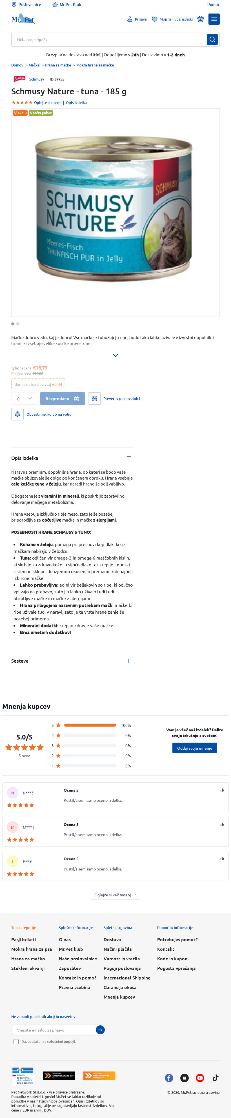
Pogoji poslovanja (122, 968)
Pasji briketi (23, 939)
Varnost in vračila (122, 958)
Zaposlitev (70, 968)
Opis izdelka (76, 102)
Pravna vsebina (74, 987)
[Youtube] (200, 1078)
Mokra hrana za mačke (95, 65)
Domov (17, 65)
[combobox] (112, 39)
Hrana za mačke (58, 65)
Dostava (112, 939)
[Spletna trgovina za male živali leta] (59, 1075)
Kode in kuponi (172, 958)
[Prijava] (100, 1029)
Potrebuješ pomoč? (177, 939)
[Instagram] (184, 1078)
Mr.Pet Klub (70, 4)
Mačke (34, 65)
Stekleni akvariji (28, 968)
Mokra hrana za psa (31, 949)
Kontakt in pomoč (78, 977)
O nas (65, 939)
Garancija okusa (120, 987)
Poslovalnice (30, 4)
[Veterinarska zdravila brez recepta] (22, 1075)
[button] (214, 19)
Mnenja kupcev (119, 997)
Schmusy (36, 79)
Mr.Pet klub (71, 949)
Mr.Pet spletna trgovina (200, 1092)
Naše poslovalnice (78, 958)
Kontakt (165, 949)
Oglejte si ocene (47, 102)
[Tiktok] (215, 1078)
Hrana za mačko (28, 958)
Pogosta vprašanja (176, 968)
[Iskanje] (212, 39)
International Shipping (127, 977)
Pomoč (213, 4)
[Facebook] (169, 1078)
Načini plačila (118, 949)
